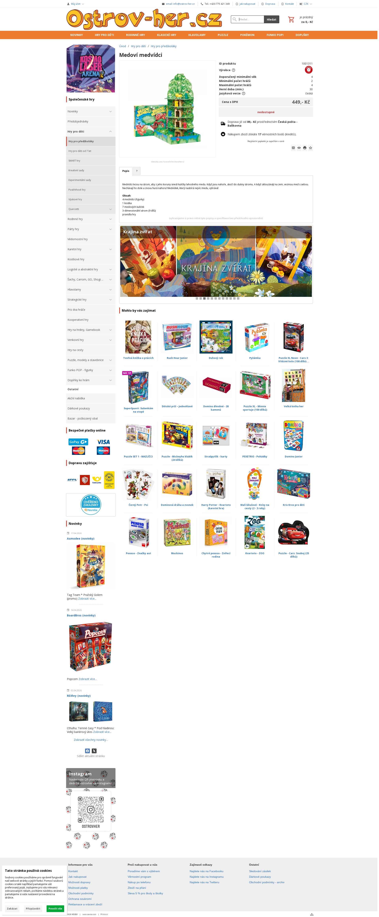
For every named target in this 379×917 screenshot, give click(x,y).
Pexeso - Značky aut (138, 553)
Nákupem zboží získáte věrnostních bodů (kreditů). (262, 134)
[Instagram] (90, 809)
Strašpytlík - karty (216, 456)
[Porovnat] (293, 147)
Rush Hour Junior (177, 358)
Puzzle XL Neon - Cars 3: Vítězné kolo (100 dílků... (293, 359)
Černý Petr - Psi (138, 505)
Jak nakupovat (77, 876)
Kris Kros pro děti (294, 505)
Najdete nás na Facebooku (206, 871)
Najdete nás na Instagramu (207, 876)
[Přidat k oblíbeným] (310, 147)
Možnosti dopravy (79, 882)
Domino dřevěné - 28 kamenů (216, 408)
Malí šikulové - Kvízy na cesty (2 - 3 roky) (254, 506)
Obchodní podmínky (81, 893)
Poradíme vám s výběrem (144, 871)
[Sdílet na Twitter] (94, 751)
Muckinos (177, 553)
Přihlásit (104, 914)
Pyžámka (255, 358)
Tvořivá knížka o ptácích (138, 358)
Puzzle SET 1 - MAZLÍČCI (138, 456)
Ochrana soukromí (80, 898)
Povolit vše (55, 908)
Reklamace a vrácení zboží (85, 904)
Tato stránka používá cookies (28, 870)
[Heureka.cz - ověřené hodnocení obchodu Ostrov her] (91, 514)
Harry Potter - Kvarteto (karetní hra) (216, 506)
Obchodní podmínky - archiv (266, 882)
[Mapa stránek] (311, 914)
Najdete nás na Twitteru (204, 882)
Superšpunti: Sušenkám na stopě (138, 410)
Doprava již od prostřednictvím (262, 123)
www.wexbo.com (89, 914)
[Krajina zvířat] (216, 264)
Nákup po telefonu (139, 882)
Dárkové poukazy (260, 876)
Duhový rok (216, 358)
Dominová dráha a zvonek (177, 505)
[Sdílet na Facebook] (87, 751)
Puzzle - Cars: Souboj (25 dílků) (294, 555)
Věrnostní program (139, 876)
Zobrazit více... (87, 598)
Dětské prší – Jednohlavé (177, 406)
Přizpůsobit (33, 908)
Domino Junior (294, 456)
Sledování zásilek (260, 871)
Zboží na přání (137, 887)
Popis (125, 171)
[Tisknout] (304, 147)
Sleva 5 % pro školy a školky (145, 893)
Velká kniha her (294, 406)
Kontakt (73, 871)
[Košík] (300, 19)
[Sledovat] (299, 147)
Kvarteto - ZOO (254, 553)
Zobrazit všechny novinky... (91, 740)
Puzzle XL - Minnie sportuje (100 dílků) (255, 408)
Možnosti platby (78, 887)
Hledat (271, 19)
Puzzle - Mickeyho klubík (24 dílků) (177, 458)
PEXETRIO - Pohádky (254, 456)
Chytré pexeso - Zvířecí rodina (216, 555)
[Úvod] (144, 19)
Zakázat (12, 908)
